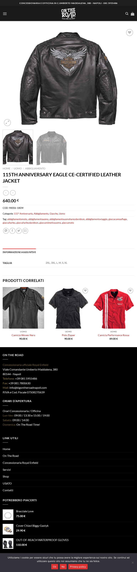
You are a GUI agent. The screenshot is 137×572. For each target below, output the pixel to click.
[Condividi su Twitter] (19, 231)
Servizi (7, 469)
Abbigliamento (35, 168)
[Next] (127, 77)
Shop (6, 476)
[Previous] (10, 77)
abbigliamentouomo (38, 219)
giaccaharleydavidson (27, 222)
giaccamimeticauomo (50, 222)
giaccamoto (68, 222)
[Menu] (5, 13)
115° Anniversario (23, 213)
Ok (54, 566)
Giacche (54, 213)
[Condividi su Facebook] (12, 231)
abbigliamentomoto (17, 219)
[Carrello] (132, 14)
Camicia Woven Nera (23, 335)
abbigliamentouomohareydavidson (67, 219)
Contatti (8, 490)
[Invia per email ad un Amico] (25, 231)
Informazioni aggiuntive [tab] (19, 252)
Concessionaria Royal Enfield (20, 462)
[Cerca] (126, 13)
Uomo (18, 168)
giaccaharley (9, 222)
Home (6, 168)
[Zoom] (7, 122)
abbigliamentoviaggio (96, 219)
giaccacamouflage (117, 219)
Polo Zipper (68, 335)
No (63, 566)
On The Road (11, 455)
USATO (7, 483)
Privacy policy (78, 566)
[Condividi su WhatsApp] (6, 231)
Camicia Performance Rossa (113, 335)
